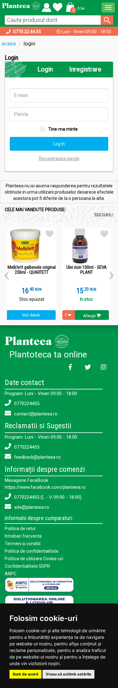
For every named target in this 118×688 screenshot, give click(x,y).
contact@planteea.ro (35, 414)
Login (45, 69)
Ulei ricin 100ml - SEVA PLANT (86, 270)
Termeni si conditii (23, 543)
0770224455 (26, 403)
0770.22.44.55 (27, 31)
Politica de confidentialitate (32, 551)
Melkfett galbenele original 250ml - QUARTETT (32, 270)
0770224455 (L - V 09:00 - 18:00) (47, 497)
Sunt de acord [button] (25, 674)
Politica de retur (20, 528)
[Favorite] (46, 5)
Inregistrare (85, 69)
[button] (74, 6)
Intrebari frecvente (23, 536)
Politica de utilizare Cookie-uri (34, 558)
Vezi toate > (103, 214)
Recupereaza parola (59, 158)
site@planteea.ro (31, 507)
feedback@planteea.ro (37, 457)
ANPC (10, 573)
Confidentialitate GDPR (27, 566)
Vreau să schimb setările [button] (68, 674)
